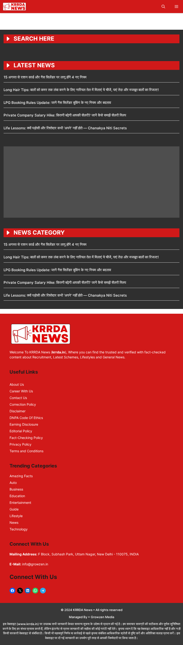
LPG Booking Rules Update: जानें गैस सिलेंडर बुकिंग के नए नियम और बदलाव (57, 102)
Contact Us (18, 398)
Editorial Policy (21, 431)
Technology (19, 529)
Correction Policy (23, 404)
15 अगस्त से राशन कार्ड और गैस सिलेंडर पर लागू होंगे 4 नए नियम (45, 77)
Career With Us (21, 391)
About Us (17, 384)
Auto (13, 483)
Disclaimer (17, 411)
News (14, 522)
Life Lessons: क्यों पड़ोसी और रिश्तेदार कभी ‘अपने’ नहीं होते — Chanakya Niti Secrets (65, 128)
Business (16, 489)
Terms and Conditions (26, 451)
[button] (163, 6)
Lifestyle (16, 516)
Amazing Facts (21, 476)
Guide (14, 509)
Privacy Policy (20, 444)
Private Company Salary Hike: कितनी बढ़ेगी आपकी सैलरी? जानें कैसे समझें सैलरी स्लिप (65, 115)
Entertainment (20, 503)
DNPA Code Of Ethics (26, 418)
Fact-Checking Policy (26, 438)
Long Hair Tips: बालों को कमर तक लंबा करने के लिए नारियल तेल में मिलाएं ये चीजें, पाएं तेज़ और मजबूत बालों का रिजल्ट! (81, 89)
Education (17, 496)
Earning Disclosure (24, 424)
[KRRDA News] (14, 6)
